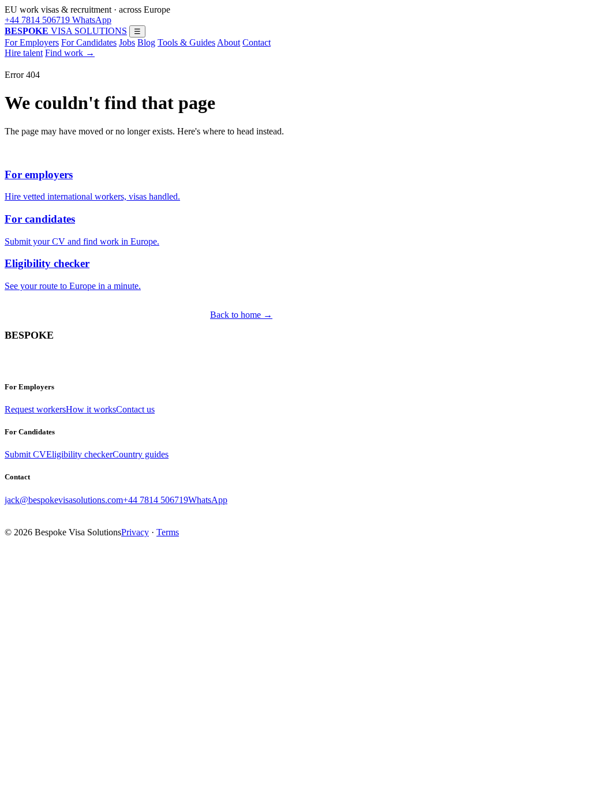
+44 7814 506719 (37, 20)
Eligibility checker (79, 454)
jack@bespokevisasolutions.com (64, 500)
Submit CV (25, 454)
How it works (91, 409)
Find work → (70, 53)
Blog (146, 42)
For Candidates (89, 42)
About (228, 42)
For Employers (32, 42)
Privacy (135, 532)
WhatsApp (90, 20)
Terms (167, 532)
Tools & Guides (186, 42)
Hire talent (24, 53)
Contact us (135, 409)
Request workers (35, 409)
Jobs (127, 42)
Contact (256, 42)
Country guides (141, 454)
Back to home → (241, 315)
